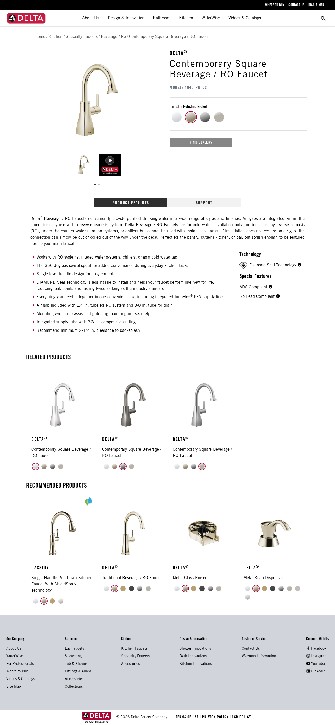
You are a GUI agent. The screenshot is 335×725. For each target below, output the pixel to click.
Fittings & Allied (78, 671)
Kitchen (186, 18)
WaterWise (211, 18)
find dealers (201, 143)
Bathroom (161, 18)
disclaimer (316, 5)
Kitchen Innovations (196, 664)
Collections (74, 687)
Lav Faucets (74, 649)
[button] (299, 265)
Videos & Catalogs (244, 18)
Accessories (74, 679)
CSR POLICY (240, 717)
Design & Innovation (126, 18)
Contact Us (251, 649)
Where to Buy (17, 671)
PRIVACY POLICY (215, 717)
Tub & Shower (76, 664)
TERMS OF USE (187, 717)
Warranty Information (259, 656)
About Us (90, 18)
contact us (296, 5)
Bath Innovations (193, 656)
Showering (73, 656)
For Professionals (20, 664)
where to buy (274, 5)
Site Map (13, 687)
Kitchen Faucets (134, 649)
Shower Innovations (195, 649)
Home (40, 37)
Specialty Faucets (135, 656)
